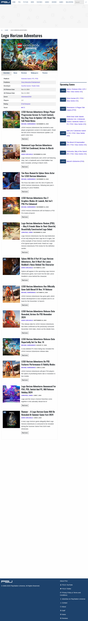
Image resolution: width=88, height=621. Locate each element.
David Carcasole (27, 154)
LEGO (29, 96)
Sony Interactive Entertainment (30, 82)
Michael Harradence (28, 124)
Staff (63, 610)
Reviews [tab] (24, 73)
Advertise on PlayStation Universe (73, 599)
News (32, 2)
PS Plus (25, 2)
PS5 (19, 2)
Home (13, 2)
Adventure (24, 96)
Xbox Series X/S (76, 92)
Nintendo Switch (26, 78)
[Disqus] (29, 506)
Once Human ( (72, 98)
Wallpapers (69, 2)
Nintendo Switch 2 (79, 121)
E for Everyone (25, 104)
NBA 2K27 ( (71, 131)
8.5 (24, 107)
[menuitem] (14, 2)
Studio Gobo (36, 86)
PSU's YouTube (67, 585)
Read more (25, 139)
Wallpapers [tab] (34, 73)
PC (33, 78)
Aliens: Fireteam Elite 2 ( (75, 89)
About (64, 607)
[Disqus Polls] (29, 461)
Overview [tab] (6, 73)
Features (39, 2)
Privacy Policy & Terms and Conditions (70, 594)
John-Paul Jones (27, 232)
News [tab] (15, 73)
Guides (47, 2)
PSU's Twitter (66, 589)
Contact (64, 603)
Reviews (54, 2)
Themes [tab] (45, 73)
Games (61, 2)
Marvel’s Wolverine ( (74, 161)
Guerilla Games (26, 86)
